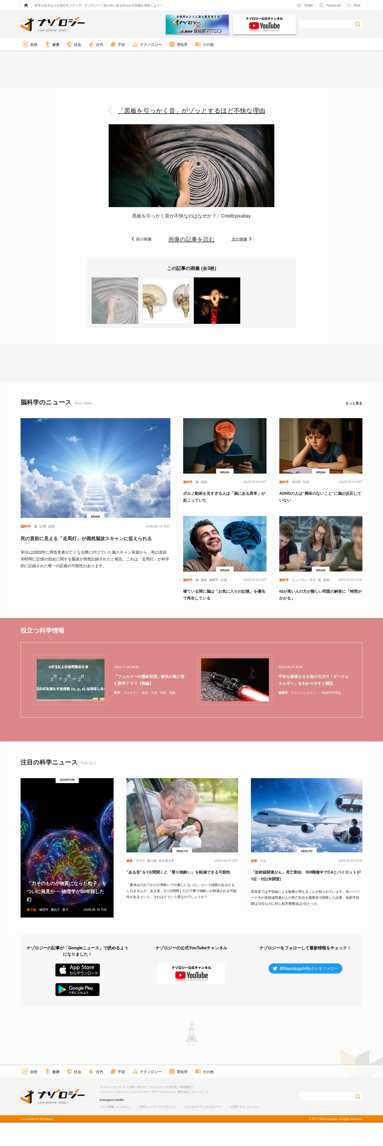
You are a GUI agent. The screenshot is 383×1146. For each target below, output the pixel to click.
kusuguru (107, 1099)
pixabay (243, 215)
